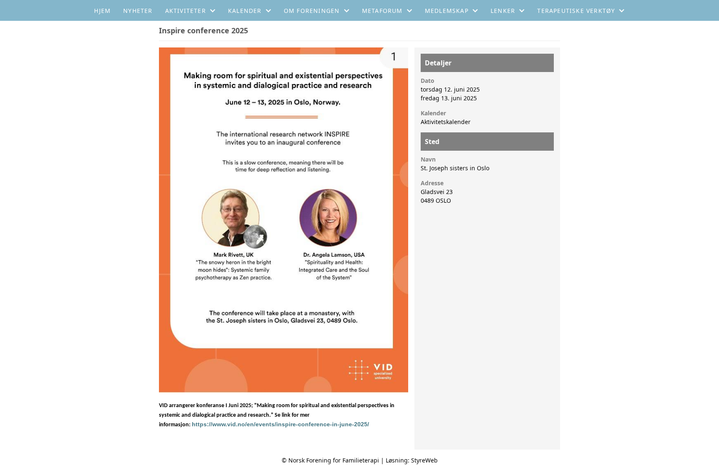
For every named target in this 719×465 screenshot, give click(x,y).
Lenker (503, 11)
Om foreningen (312, 11)
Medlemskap (447, 11)
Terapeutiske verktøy (576, 11)
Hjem (102, 11)
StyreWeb (424, 460)
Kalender (245, 11)
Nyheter (137, 11)
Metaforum (382, 11)
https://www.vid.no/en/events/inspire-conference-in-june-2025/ (280, 424)
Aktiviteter (185, 11)
